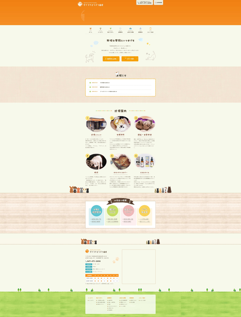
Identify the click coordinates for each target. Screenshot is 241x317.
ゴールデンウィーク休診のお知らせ (108, 91)
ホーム (90, 31)
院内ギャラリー (100, 304)
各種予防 (110, 300)
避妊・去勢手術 (112, 302)
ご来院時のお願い (101, 300)
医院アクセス (133, 300)
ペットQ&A (123, 306)
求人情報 (133, 302)
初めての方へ (110, 31)
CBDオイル (111, 308)
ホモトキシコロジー (113, 306)
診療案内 (120, 31)
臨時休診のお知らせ (105, 87)
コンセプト (100, 31)
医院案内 (140, 31)
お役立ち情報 (130, 31)
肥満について (123, 302)
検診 (109, 304)
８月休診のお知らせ (105, 82)
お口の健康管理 (124, 300)
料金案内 (110, 310)
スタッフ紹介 (150, 31)
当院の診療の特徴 (101, 302)
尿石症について (124, 304)
